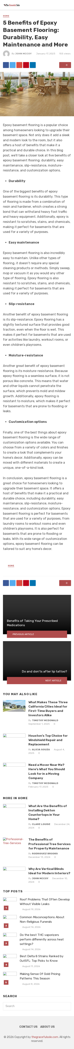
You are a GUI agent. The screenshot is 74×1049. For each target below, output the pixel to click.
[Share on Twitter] (13, 65)
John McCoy (23, 53)
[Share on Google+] (19, 65)
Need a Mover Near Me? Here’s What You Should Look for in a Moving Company (46, 771)
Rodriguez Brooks (45, 853)
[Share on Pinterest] (26, 65)
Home (6, 16)
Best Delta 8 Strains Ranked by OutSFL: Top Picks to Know (42, 958)
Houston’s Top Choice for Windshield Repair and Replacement (48, 740)
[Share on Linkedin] (33, 65)
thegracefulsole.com (44, 1037)
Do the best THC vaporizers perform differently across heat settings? (42, 939)
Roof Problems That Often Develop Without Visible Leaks (45, 902)
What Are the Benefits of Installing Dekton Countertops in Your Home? (47, 812)
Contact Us (28, 1027)
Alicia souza (41, 749)
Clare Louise (41, 824)
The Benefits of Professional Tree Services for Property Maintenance (49, 844)
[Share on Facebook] (6, 65)
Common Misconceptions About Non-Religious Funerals (42, 919)
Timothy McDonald (45, 720)
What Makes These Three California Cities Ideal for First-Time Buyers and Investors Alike (48, 708)
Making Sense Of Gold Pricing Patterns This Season (40, 976)
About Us (47, 1027)
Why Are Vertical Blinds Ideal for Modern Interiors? (49, 871)
